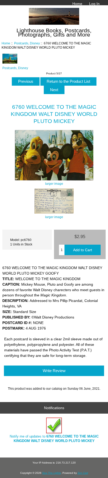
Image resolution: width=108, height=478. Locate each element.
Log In (94, 4)
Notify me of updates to (54, 438)
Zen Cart (83, 472)
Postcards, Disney (27, 43)
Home (77, 4)
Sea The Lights (51, 472)
